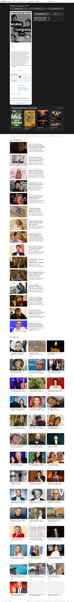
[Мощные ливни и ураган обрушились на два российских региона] (37, 571)
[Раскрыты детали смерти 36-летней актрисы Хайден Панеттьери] (18, 534)
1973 (12, 44)
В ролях (12, 87)
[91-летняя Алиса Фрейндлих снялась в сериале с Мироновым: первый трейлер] (18, 423)
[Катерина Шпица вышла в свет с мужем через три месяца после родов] (55, 553)
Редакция (28, 601)
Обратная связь (69, 601)
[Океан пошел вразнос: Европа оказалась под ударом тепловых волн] (18, 571)
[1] (12, 78)
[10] (29, 78)
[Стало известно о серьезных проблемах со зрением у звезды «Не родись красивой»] (37, 404)
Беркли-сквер (54, 127)
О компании (5, 601)
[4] (18, 78)
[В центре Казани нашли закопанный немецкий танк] (55, 571)
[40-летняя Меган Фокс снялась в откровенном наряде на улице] (37, 460)
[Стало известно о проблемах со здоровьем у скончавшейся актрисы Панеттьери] (18, 349)
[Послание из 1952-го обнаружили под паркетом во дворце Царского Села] (37, 349)
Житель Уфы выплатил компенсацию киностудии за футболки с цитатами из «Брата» (36, 312)
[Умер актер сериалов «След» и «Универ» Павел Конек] (55, 590)
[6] (21, 78)
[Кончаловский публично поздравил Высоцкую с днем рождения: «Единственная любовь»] (55, 423)
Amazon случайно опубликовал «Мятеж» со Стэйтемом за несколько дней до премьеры (35, 286)
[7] (23, 78)
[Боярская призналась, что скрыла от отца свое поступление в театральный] (55, 442)
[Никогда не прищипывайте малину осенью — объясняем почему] (37, 386)
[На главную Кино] (4, 1)
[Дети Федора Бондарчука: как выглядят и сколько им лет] (55, 497)
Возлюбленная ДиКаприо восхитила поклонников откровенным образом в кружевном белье (35, 299)
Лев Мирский (21, 85)
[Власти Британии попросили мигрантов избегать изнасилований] (55, 516)
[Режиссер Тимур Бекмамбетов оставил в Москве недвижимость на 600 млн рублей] (37, 442)
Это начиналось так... (16, 127)
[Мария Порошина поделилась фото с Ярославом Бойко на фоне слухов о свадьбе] (18, 386)
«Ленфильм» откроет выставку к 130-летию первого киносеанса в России (34, 210)
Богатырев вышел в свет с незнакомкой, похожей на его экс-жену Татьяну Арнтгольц (35, 184)
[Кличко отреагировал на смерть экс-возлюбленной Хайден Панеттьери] (18, 590)
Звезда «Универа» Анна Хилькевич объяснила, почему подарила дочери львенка (35, 235)
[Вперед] (62, 108)
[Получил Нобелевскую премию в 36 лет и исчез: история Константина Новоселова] (37, 479)
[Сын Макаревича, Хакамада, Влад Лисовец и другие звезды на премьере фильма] (55, 534)
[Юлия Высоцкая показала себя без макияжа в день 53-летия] (18, 553)
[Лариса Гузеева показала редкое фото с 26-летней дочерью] (55, 367)
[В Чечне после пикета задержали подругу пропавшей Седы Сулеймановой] (18, 442)
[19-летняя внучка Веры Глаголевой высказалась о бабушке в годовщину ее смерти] (55, 460)
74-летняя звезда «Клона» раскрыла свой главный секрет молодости (35, 197)
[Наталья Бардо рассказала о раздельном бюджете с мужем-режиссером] (37, 516)
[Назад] (59, 108)
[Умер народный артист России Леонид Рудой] (55, 349)
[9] (27, 78)
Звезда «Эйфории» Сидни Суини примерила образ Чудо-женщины (35, 223)
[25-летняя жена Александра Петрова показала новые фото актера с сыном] (37, 534)
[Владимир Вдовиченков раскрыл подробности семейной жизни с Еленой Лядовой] (18, 404)
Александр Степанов (22, 89)
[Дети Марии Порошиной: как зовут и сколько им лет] (18, 367)
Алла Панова (25, 88)
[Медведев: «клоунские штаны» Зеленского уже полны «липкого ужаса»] (18, 516)
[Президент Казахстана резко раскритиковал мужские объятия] (37, 367)
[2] (14, 78)
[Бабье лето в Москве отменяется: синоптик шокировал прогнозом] (18, 479)
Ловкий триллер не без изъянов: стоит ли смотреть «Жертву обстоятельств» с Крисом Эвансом (36, 159)
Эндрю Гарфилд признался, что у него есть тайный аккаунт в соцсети (36, 248)
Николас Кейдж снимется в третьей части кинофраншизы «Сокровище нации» (36, 261)
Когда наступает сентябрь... (28, 128)
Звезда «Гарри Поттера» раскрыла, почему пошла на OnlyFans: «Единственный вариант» (36, 172)
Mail (2, 601)
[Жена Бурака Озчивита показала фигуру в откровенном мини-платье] (55, 479)
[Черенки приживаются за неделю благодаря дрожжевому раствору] (37, 590)
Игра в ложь (40, 127)
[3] (16, 78)
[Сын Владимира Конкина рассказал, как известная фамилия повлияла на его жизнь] (18, 460)
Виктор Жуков (21, 87)
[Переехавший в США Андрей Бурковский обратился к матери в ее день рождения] (18, 497)
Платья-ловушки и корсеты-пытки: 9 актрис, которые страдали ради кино (36, 274)
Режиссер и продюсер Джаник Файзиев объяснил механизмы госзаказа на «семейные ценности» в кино (36, 325)
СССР (19, 91)
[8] (25, 78)
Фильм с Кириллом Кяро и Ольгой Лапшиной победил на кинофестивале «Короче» (36, 146)
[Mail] (2, 1)
